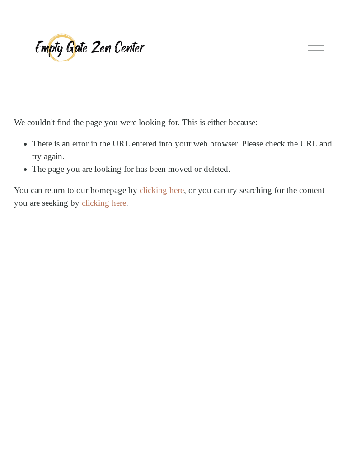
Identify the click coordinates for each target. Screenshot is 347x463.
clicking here (162, 190)
